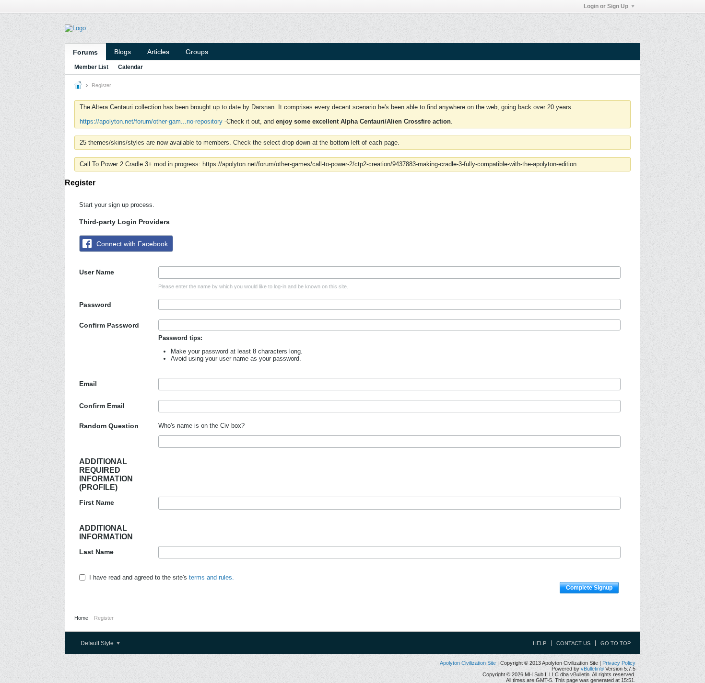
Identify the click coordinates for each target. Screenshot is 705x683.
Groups (197, 52)
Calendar (130, 67)
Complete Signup (589, 587)
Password (95, 304)
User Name (96, 272)
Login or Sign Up (606, 6)
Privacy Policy (618, 663)
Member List (91, 67)
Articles (158, 52)
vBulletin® (592, 669)
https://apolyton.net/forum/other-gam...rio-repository (151, 121)
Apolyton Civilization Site (468, 663)
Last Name (96, 552)
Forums (85, 52)
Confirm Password (109, 325)
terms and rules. (211, 577)
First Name (96, 502)
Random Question (109, 426)
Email (88, 383)
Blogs (122, 52)
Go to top (615, 643)
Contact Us (573, 643)
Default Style (98, 643)
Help (539, 643)
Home (81, 618)
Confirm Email (102, 406)
